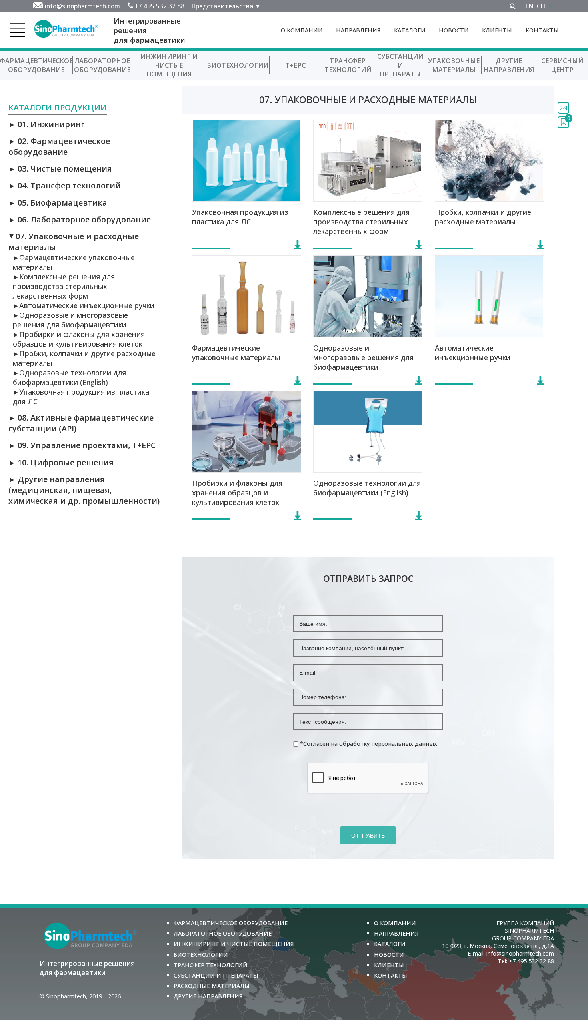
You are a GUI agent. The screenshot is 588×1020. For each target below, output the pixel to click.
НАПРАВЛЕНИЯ (358, 30)
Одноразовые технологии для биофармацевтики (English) (69, 377)
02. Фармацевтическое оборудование (59, 146)
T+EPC (295, 65)
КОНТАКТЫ (542, 30)
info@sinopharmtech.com (82, 6)
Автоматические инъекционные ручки (83, 305)
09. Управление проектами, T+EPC (82, 445)
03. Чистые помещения (60, 168)
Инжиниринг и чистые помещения (234, 944)
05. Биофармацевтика (57, 202)
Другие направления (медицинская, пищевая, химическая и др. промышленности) (84, 490)
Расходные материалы (212, 986)
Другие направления (509, 65)
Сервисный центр (562, 65)
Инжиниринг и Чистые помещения (169, 65)
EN (529, 6)
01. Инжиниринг (46, 124)
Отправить (368, 835)
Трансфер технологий (347, 65)
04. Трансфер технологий (64, 185)
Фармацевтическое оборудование (231, 923)
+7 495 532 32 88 (159, 6)
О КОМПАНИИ (302, 30)
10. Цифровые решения (61, 462)
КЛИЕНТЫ (497, 30)
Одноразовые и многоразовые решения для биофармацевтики (70, 319)
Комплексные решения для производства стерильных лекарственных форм (64, 286)
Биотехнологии (237, 65)
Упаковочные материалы (454, 65)
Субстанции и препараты (400, 65)
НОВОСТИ (454, 30)
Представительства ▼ (226, 6)
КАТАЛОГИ (410, 30)
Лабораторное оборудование (102, 65)
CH (541, 6)
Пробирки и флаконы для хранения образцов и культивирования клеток (79, 339)
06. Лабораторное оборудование (79, 219)
